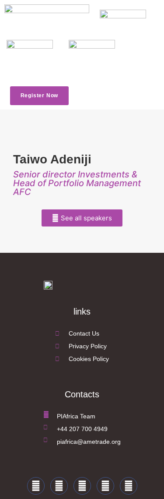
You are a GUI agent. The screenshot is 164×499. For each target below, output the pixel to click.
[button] (86, 96)
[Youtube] (105, 486)
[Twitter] (59, 486)
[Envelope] (128, 486)
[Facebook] (36, 486)
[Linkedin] (82, 486)
